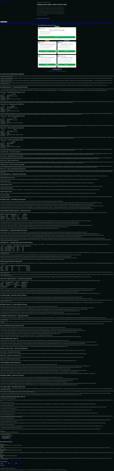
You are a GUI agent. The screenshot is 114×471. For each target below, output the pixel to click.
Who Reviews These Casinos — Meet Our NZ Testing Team (21, 24)
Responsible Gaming (21, 466)
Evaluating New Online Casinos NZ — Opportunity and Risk (89, 23)
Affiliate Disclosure (11, 466)
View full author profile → (4, 439)
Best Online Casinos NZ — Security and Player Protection (70, 23)
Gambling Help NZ (5, 463)
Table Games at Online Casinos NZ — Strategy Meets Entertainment (35, 23)
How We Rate (16, 466)
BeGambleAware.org (64, 71)
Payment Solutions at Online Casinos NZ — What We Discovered (75, 22)
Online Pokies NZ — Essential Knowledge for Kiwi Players (93, 22)
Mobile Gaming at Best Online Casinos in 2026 (18, 23)
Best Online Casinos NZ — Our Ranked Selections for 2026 (24, 22)
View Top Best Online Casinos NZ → (42, 17)
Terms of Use (6, 466)
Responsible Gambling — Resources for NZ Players (51, 24)
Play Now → (57, 37)
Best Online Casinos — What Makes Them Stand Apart (58, 22)
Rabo (3, 0)
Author (1, 1)
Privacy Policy (2, 466)
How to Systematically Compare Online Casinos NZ (105, 23)
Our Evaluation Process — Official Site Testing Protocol (41, 22)
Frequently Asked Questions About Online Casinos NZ (84, 24)
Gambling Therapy (19, 463)
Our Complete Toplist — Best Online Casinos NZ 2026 (68, 24)
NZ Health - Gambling (12, 463)
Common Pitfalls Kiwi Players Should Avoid (37, 24)
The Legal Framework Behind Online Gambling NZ (7, 22)
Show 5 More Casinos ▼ (57, 69)
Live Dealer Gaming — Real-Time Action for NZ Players (53, 23)
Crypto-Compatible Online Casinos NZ (6, 24)
